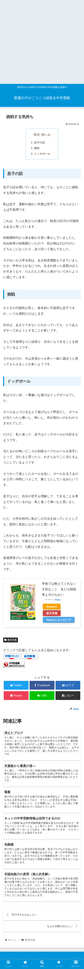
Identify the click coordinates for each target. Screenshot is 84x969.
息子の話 (39, 142)
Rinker (58, 599)
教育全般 (12, 640)
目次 (37, 134)
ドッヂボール (42, 153)
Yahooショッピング (58, 619)
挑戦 (36, 148)
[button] (75, 569)
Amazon (51, 606)
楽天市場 (51, 613)
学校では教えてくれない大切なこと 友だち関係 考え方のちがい (60, 589)
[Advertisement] (42, 42)
